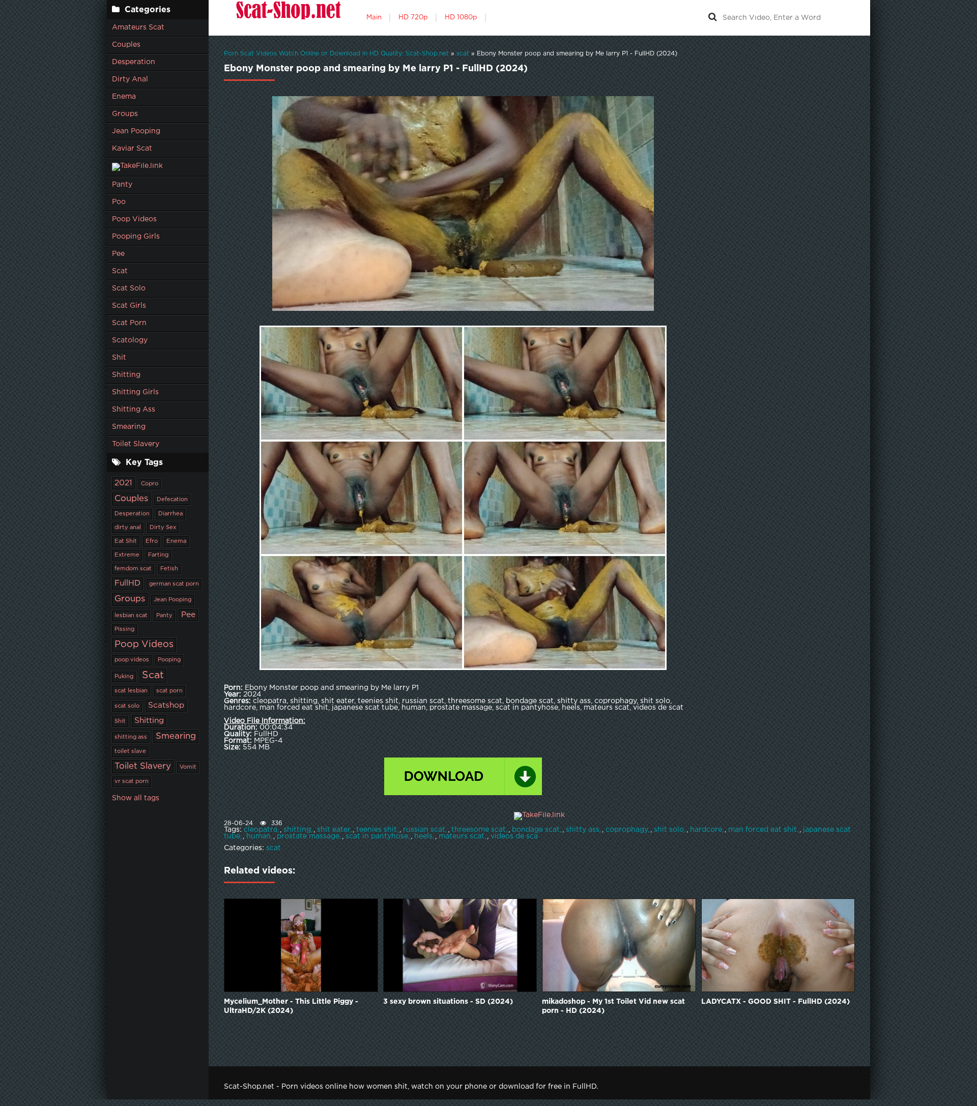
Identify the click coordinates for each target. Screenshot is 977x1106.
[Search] (712, 18)
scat (273, 848)
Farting (158, 555)
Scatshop (166, 705)
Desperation (133, 62)
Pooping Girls (136, 237)
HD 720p (413, 17)
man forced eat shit (762, 830)
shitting (297, 830)
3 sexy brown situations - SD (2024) (448, 1002)
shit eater (333, 830)
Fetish (169, 568)
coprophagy (627, 830)
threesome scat (478, 830)
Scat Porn (129, 323)
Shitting (126, 375)
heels (423, 836)
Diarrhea (170, 513)
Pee (118, 254)
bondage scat (536, 830)
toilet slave (130, 751)
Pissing (124, 629)
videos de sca (514, 836)
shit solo (669, 830)
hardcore (706, 830)
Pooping (169, 659)
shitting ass (130, 737)
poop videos (131, 659)
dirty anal (127, 527)
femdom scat (133, 568)
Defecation (172, 499)
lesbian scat (131, 615)
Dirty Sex (163, 527)
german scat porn (174, 584)
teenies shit (376, 830)
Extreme (126, 555)
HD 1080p (461, 17)
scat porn (169, 690)
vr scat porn (131, 781)
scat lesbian (131, 690)
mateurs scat (461, 836)
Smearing (129, 427)
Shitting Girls (135, 392)
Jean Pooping (136, 131)
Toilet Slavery (135, 444)
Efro (152, 541)
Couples (126, 45)
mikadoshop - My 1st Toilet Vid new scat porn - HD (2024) (613, 1006)
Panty (122, 185)
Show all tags (135, 798)
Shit (119, 358)
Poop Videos (134, 219)
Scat (120, 271)
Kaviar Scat (132, 148)
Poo (119, 202)
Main (374, 17)
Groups (125, 114)
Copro (149, 483)
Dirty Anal (130, 79)
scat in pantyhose (377, 836)
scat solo (126, 706)
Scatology (130, 340)
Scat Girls (129, 306)
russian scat (424, 830)
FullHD (127, 583)
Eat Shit (125, 541)
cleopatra (260, 830)
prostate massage (308, 836)
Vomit (188, 767)
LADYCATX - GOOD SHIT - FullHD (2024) (775, 1002)
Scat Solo (129, 288)
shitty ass (582, 830)
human (258, 836)
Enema (124, 97)
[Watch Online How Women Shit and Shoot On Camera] (287, 18)
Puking (123, 676)
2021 (123, 483)
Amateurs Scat (138, 27)
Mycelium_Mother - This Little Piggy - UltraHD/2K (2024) (291, 1006)
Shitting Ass (133, 409)
